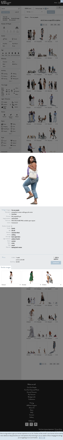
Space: (9, 243)
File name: (8, 216)
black (18, 232)
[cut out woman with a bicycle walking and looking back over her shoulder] (51, 277)
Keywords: (8, 247)
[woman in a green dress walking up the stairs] (31, 277)
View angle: (8, 236)
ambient (13, 239)
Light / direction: (7, 239)
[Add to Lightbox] (20, 284)
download (56, 262)
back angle (14, 237)
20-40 (13, 230)
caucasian (13, 232)
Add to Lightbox (56, 258)
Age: (10, 230)
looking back (14, 247)
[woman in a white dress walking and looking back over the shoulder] (11, 277)
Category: (8, 210)
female (13, 228)
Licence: (9, 223)
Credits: (13, 257)
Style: (9, 245)
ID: (10, 214)
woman (20, 247)
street (13, 243)
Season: (9, 241)
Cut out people (15, 210)
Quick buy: (12, 262)
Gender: (9, 228)
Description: (8, 212)
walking (13, 235)
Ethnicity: (8, 232)
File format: (8, 220)
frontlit (18, 239)
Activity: (9, 234)
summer (13, 241)
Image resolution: (7, 218)
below (18, 237)
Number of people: (6, 226)
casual (13, 245)
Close (42, 438)
